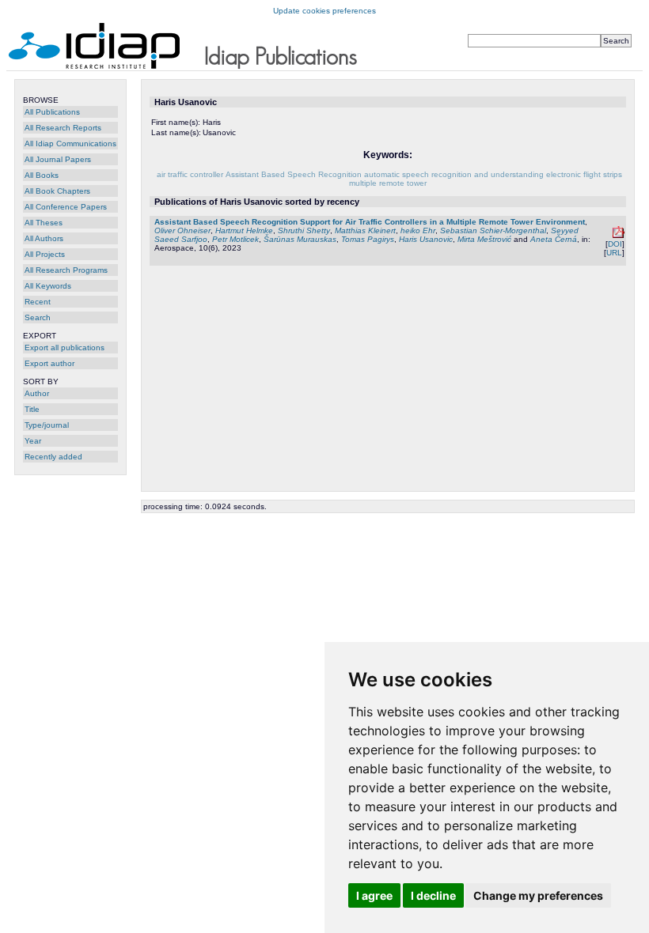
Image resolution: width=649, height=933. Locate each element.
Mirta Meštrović (484, 239)
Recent (38, 301)
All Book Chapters (57, 191)
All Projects (45, 254)
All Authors (44, 238)
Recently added (53, 456)
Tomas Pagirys (367, 239)
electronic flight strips (584, 174)
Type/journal (47, 425)
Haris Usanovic (426, 239)
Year (33, 440)
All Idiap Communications (70, 143)
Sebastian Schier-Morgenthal (493, 230)
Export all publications (64, 347)
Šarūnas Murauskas (300, 239)
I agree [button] (374, 895)
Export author (49, 363)
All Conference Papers (66, 206)
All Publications (52, 112)
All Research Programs (66, 270)
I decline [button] (433, 895)
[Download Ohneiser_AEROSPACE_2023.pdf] (618, 235)
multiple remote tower (388, 183)
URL (614, 252)
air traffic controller (190, 174)
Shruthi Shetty (304, 230)
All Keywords (48, 285)
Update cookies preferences (324, 10)
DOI (615, 244)
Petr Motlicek (235, 239)
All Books (42, 175)
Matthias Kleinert (365, 230)
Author (37, 393)
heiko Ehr (417, 230)
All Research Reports (63, 127)
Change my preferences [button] (538, 895)
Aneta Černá (553, 239)
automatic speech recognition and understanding (454, 174)
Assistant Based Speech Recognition (294, 174)
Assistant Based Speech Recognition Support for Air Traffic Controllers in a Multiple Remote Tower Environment (369, 221)
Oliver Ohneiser (182, 230)
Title (32, 409)
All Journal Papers (58, 159)
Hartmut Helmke (244, 230)
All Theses (44, 222)
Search (38, 317)
